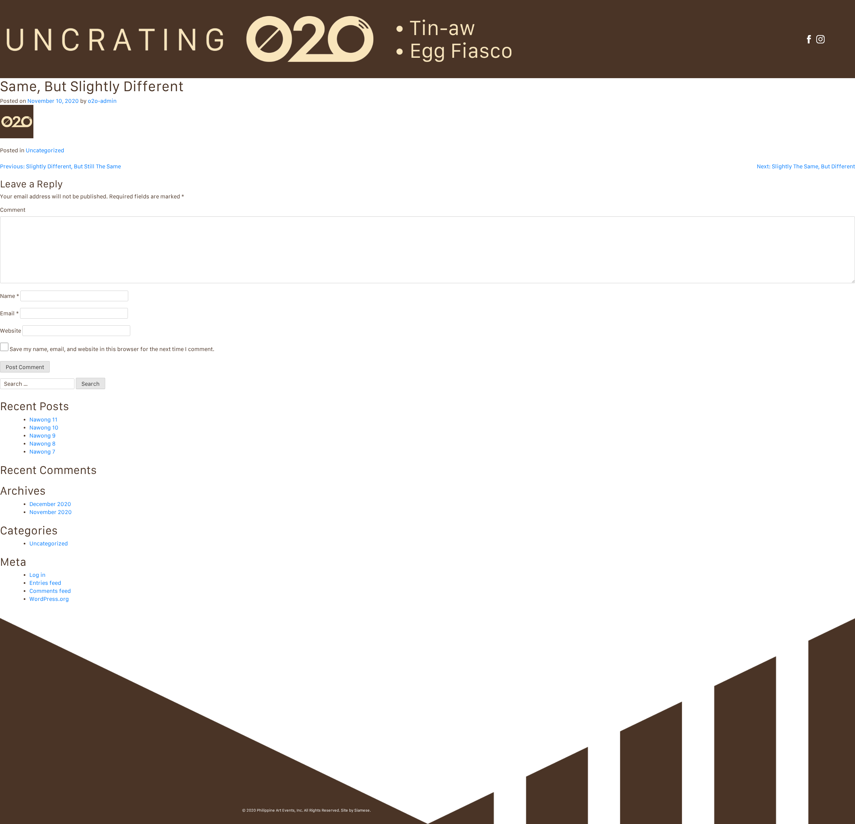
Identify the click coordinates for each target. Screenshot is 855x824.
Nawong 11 (43, 420)
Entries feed (45, 583)
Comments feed (50, 591)
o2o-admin (102, 101)
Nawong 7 (42, 452)
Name (9, 296)
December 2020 (50, 504)
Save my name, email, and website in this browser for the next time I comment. (112, 349)
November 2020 (50, 512)
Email (9, 313)
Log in (37, 575)
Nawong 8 (42, 444)
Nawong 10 (43, 428)
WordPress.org (49, 599)
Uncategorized (45, 150)
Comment (12, 210)
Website (10, 331)
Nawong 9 (42, 436)
